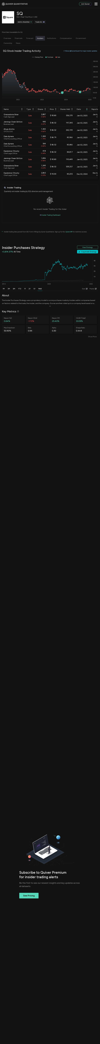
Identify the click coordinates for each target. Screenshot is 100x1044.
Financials (18, 38)
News (18, 43)
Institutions (51, 38)
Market (92, 289)
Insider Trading (14, 188)
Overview (7, 38)
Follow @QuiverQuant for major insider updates (81, 51)
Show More (92, 337)
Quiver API (68, 232)
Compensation (66, 38)
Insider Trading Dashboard (50, 215)
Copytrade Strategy (88, 252)
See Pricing (29, 895)
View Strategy (87, 247)
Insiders (40, 38)
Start (83, 289)
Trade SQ (38, 22)
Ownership (8, 43)
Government (81, 38)
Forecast (29, 38)
